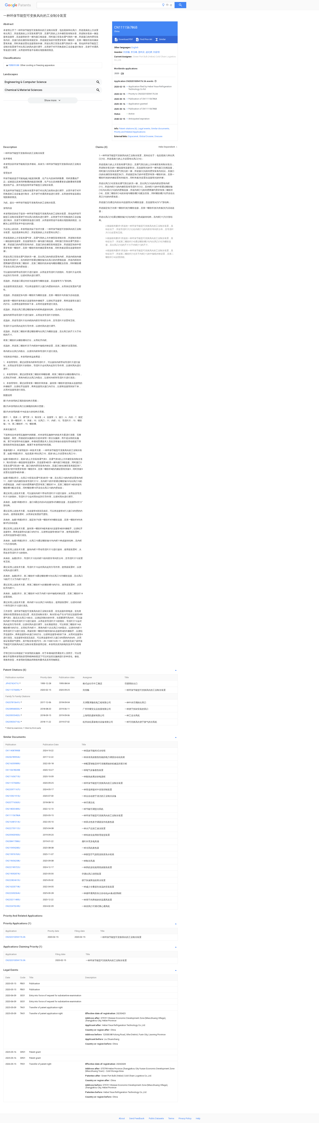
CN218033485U (12, 809)
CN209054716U (13, 722)
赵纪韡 (149, 52)
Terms (171, 1118)
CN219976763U (12, 854)
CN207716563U (12, 802)
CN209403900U (12, 835)
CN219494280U (12, 847)
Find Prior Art (145, 39)
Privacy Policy (185, 1118)
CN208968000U (13, 709)
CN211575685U (13, 690)
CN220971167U (12, 789)
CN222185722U (12, 867)
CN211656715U (12, 776)
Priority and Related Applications (129, 132)
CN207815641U (13, 702)
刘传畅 (126, 52)
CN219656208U (12, 860)
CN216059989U (12, 763)
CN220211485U (12, 899)
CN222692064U (12, 893)
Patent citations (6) (128, 128)
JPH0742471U (12, 683)
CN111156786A (12, 815)
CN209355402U (13, 715)
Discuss (158, 136)
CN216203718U (12, 886)
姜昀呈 (141, 52)
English (134, 47)
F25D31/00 (14, 65)
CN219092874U (12, 873)
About (122, 1118)
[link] (29, 65)
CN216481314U (12, 822)
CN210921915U (12, 796)
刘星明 (156, 52)
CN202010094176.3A (15, 937)
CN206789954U (12, 757)
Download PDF (125, 39)
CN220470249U (12, 906)
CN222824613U (12, 880)
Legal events (144, 128)
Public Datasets (156, 1118)
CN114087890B (12, 750)
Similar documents (160, 128)
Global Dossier (146, 136)
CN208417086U (12, 841)
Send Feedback (136, 1118)
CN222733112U (12, 828)
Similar (162, 39)
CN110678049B (12, 770)
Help (198, 1118)
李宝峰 (134, 52)
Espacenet (133, 136)
